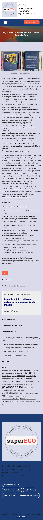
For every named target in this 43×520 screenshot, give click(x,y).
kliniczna (21, 375)
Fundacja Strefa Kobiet (29, 496)
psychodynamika (28, 387)
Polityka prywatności (12, 490)
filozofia (4, 376)
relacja (28, 393)
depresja (28, 370)
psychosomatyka (19, 390)
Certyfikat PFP (9, 496)
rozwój (5, 396)
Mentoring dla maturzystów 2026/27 (17, 351)
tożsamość (31, 399)
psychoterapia (10, 393)
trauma (5, 401)
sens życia (12, 396)
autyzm (16, 370)
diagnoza (35, 370)
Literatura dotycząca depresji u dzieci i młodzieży (21, 344)
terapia (23, 399)
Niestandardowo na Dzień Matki (15, 355)
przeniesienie (18, 384)
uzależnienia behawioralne (17, 401)
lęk (35, 376)
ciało (21, 370)
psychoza (22, 393)
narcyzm (22, 378)
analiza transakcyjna (7, 370)
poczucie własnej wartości (30, 381)
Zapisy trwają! (32, 22)
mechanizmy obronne (8, 378)
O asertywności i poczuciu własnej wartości (19, 348)
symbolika (23, 396)
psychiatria (28, 384)
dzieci (14, 373)
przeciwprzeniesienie (7, 384)
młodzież (16, 378)
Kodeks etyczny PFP (11, 484)
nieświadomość (8, 381)
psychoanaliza (12, 387)
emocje (33, 373)
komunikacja (30, 376)
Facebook (5, 286)
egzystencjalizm (22, 373)
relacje (35, 393)
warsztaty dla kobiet (30, 401)
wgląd (38, 401)
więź (3, 404)
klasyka (14, 376)
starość (18, 396)
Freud (9, 376)
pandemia (17, 381)
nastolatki (29, 378)
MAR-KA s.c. (29, 490)
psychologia (7, 390)
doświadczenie (7, 373)
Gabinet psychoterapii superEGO (26, 8)
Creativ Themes (21, 517)
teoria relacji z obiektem (10, 399)
